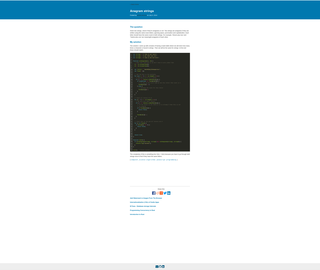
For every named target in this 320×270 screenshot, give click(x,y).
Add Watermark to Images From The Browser (146, 198)
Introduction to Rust (137, 214)
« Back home (134, 4)
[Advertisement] (160, 173)
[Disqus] (160, 237)
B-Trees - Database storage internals (143, 206)
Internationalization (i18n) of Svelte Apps (144, 202)
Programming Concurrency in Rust (142, 210)
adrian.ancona (142, 15)
